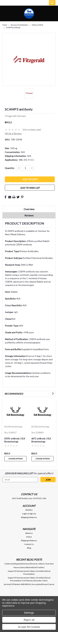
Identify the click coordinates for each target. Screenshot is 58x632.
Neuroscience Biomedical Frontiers (29, 567)
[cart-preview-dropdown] (51, 2)
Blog (29, 548)
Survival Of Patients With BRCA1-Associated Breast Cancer (29, 584)
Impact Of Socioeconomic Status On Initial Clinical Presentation (29, 572)
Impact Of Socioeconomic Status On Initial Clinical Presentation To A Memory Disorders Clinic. (29, 579)
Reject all (29, 620)
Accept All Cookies (29, 627)
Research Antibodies (19, 25)
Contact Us (29, 544)
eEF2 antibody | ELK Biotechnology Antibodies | (41, 440)
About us (29, 533)
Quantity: (10, 168)
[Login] (45, 3)
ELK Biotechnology (13, 426)
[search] (39, 3)
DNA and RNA (37, 25)
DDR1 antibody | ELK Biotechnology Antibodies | (14, 440)
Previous (48, 393)
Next (53, 393)
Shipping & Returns (29, 517)
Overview (29, 209)
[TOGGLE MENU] (4, 2)
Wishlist (29, 510)
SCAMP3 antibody (13, 27)
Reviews (29, 215)
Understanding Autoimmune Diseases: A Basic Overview (29, 563)
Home (4, 25)
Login (24, 513)
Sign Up (32, 513)
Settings (29, 612)
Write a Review (13, 133)
